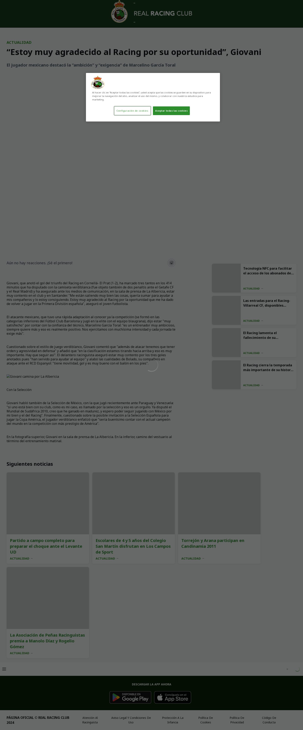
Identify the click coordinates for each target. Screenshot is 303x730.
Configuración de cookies (132, 110)
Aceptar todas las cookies (171, 110)
